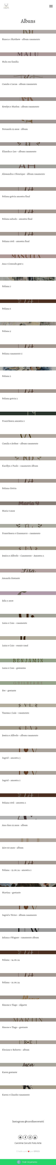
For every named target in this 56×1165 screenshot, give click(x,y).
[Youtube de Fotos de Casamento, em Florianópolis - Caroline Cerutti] (35, 1136)
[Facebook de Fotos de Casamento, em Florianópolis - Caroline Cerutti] (25, 1136)
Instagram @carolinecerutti (28, 1121)
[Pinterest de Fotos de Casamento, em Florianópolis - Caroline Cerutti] (20, 1136)
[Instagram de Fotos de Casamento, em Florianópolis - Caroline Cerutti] (30, 1136)
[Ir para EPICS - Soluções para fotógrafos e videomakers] (28, 1151)
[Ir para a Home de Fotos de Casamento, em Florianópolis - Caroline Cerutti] (6, 6)
